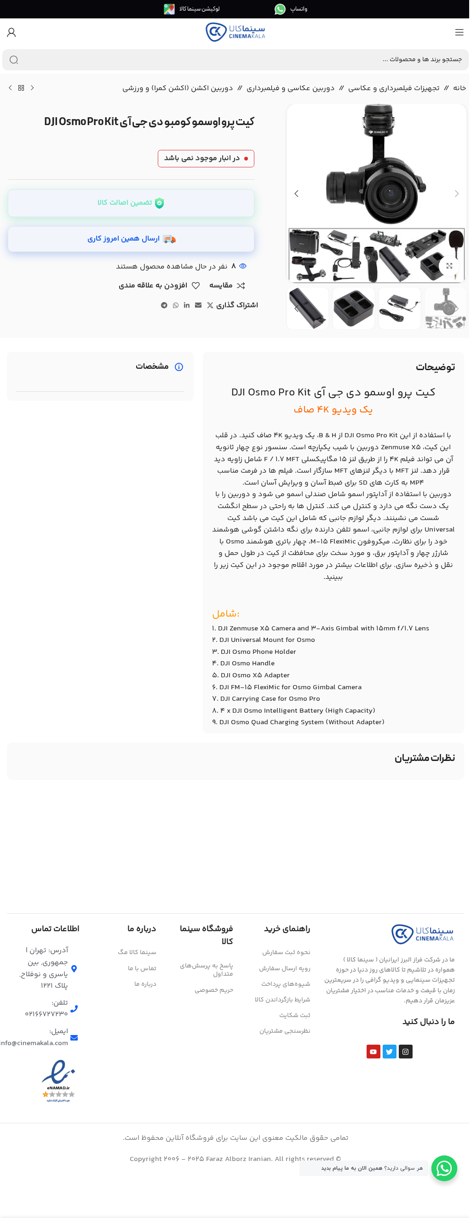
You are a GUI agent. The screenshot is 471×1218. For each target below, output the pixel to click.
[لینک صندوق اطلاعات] (291, 9)
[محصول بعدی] (10, 88)
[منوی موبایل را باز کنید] (459, 32)
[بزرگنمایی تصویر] (449, 266)
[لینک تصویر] (423, 934)
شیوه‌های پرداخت (285, 984)
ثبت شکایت (294, 1016)
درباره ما (145, 984)
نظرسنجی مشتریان (284, 1031)
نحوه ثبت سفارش (286, 953)
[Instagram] (406, 1051)
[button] (457, 193)
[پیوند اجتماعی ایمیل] (198, 306)
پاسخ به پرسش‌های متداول (206, 970)
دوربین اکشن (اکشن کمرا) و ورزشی (177, 88)
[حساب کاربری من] (11, 32)
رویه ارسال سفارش (284, 969)
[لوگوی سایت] (235, 32)
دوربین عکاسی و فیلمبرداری (291, 88)
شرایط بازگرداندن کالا (282, 1000)
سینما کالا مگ (137, 953)
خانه (459, 88)
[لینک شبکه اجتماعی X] (210, 306)
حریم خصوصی (214, 990)
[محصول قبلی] (32, 88)
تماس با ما (142, 969)
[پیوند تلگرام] (164, 306)
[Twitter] (389, 1051)
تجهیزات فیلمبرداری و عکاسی (394, 88)
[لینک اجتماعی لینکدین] (186, 306)
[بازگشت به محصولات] (21, 88)
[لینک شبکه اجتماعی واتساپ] (175, 306)
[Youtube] (373, 1051)
